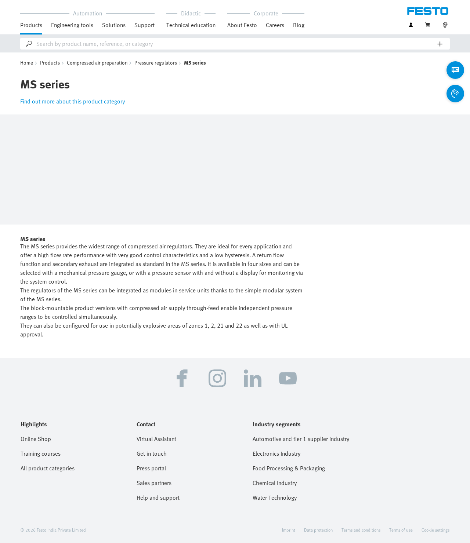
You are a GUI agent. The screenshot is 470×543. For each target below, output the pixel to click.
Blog (298, 25)
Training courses (41, 453)
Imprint (288, 529)
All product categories (48, 468)
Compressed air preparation (97, 62)
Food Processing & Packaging (289, 468)
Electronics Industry (276, 453)
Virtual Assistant (156, 438)
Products (50, 62)
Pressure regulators (155, 62)
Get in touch (152, 453)
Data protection (318, 529)
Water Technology (275, 497)
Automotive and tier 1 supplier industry (301, 438)
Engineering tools (72, 25)
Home (26, 62)
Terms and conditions (360, 529)
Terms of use (401, 529)
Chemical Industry (275, 482)
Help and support (158, 497)
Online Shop (36, 438)
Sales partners (154, 482)
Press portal (151, 468)
